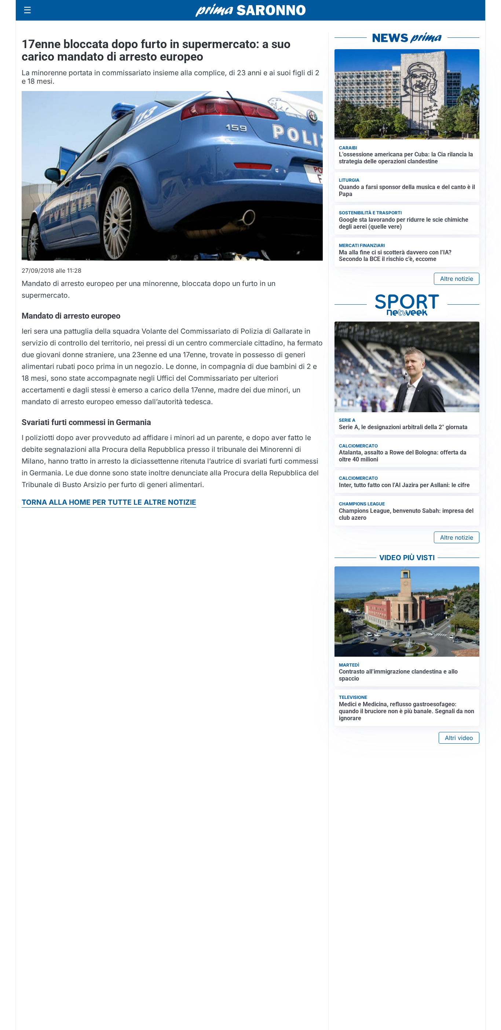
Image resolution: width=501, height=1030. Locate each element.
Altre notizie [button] (456, 278)
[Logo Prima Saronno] (250, 10)
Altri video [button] (459, 737)
